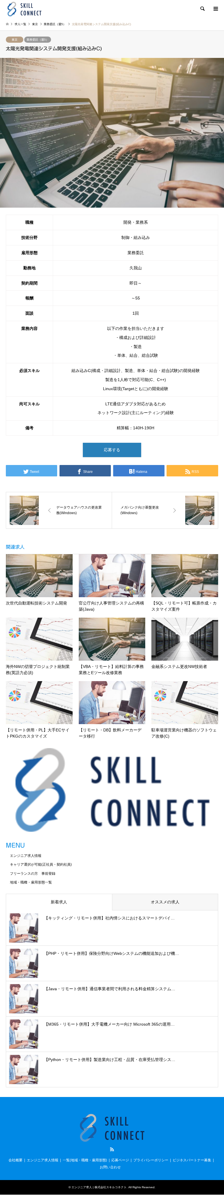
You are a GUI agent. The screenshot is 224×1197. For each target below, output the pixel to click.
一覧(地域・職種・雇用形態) (85, 1160)
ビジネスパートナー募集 (192, 1160)
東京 (15, 39)
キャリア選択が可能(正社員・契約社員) (41, 864)
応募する (112, 449)
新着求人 (59, 902)
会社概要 (15, 1160)
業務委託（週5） (38, 39)
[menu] (215, 9)
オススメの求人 (165, 902)
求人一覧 (20, 24)
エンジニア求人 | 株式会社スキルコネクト (99, 1187)
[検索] (202, 9)
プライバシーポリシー (150, 1160)
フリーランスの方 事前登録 (32, 874)
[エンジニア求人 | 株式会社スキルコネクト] (24, 9)
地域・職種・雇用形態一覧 (31, 882)
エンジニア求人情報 (25, 856)
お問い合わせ (110, 1167)
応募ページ (120, 1160)
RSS (112, 1149)
